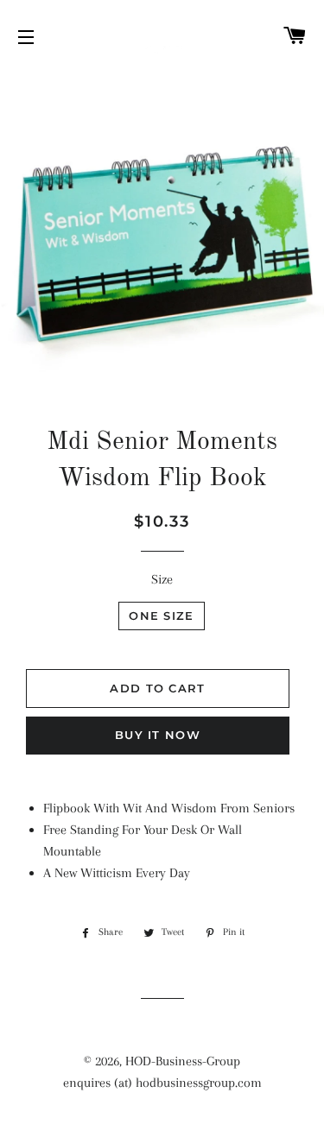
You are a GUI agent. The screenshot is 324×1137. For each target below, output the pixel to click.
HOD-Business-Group (182, 1061)
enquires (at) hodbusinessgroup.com (162, 1082)
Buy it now (157, 735)
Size (162, 579)
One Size (161, 615)
